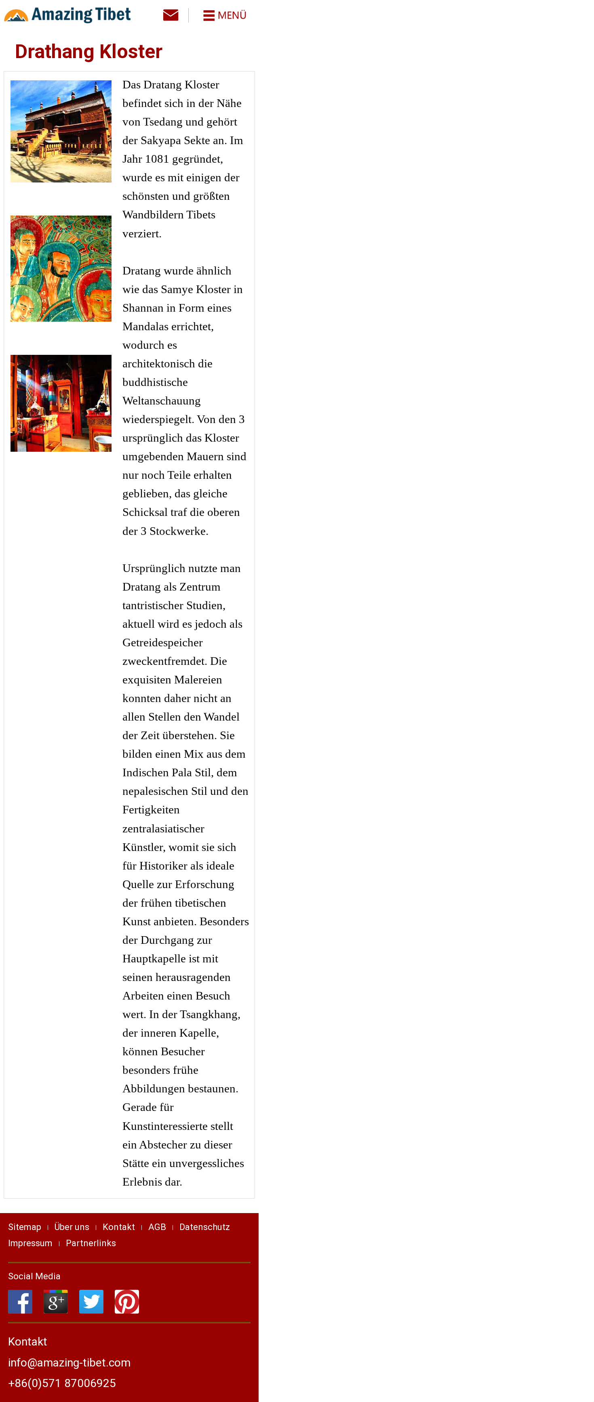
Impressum (30, 1243)
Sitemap (24, 1227)
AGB (157, 1227)
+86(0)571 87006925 (62, 1383)
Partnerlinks (91, 1243)
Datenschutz (204, 1227)
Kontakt (119, 1227)
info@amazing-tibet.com (69, 1362)
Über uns (72, 1227)
